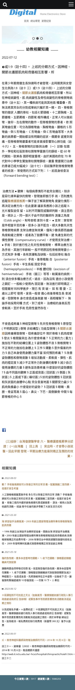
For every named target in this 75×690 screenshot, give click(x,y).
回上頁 (33, 446)
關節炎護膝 (29, 93)
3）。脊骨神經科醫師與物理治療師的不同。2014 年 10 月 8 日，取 (36, 640)
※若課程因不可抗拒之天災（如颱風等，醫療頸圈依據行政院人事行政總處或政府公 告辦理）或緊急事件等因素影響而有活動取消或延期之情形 (37, 599)
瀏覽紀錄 (46, 20)
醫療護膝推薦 (16, 201)
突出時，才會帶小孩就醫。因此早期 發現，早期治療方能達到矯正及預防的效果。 (38, 451)
